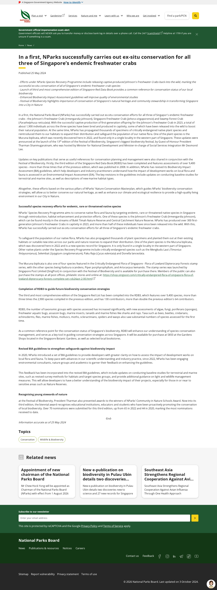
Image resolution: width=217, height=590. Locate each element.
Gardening (56, 15)
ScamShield (153, 33)
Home (21, 45)
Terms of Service (113, 526)
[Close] (196, 34)
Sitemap (23, 574)
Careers (80, 548)
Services (72, 15)
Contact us (132, 556)
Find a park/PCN (176, 15)
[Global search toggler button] (195, 15)
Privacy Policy (89, 526)
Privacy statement (68, 574)
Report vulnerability (43, 574)
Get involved (149, 15)
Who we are (133, 15)
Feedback (148, 556)
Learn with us (112, 15)
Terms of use (89, 574)
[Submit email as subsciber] (194, 518)
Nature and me (89, 15)
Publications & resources (44, 548)
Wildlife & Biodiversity (51, 439)
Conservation (28, 439)
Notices (67, 548)
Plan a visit (37, 15)
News (29, 45)
